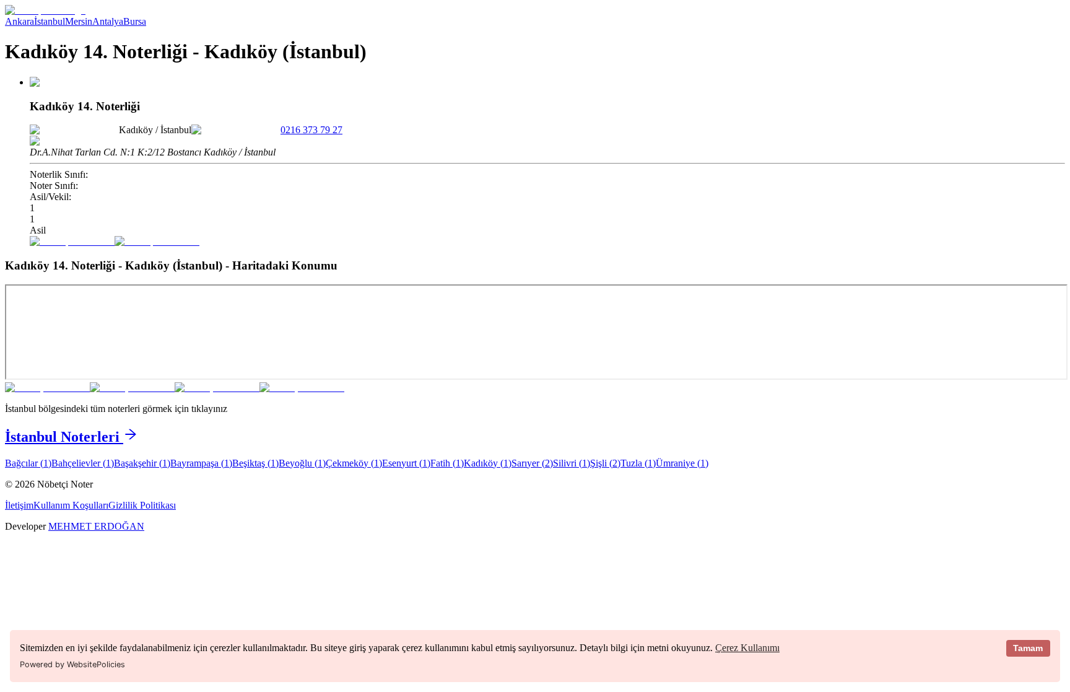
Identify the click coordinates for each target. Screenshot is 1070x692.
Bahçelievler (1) (82, 463)
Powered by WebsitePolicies (72, 664)
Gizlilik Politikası (142, 505)
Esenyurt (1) (406, 463)
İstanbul (49, 21)
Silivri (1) (571, 463)
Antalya (107, 21)
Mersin (78, 21)
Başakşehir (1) (142, 463)
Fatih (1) (447, 463)
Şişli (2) (605, 463)
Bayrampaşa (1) (201, 463)
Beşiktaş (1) (255, 463)
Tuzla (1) (638, 463)
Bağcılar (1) (28, 463)
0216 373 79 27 (311, 130)
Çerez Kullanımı (747, 647)
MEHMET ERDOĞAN (96, 526)
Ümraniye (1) (682, 463)
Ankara (19, 21)
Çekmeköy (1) (354, 463)
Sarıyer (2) (532, 463)
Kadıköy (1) (487, 463)
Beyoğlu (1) (302, 463)
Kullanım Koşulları (70, 505)
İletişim (19, 505)
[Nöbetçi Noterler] (45, 10)
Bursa (134, 21)
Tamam (1028, 648)
